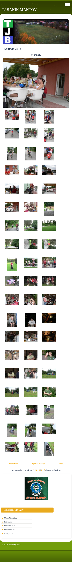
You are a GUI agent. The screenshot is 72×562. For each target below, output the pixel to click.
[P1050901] (49, 303)
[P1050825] (30, 156)
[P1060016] (49, 377)
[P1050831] (49, 174)
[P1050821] (12, 137)
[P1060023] (49, 396)
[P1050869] (12, 248)
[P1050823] (49, 137)
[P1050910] (30, 340)
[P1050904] (30, 322)
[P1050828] (12, 174)
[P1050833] (30, 193)
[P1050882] (30, 266)
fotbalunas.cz (10, 526)
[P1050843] (49, 193)
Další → (62, 463)
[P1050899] (12, 303)
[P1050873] (30, 248)
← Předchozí (12, 463)
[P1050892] (30, 285)
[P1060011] (30, 377)
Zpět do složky (38, 463)
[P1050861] (30, 211)
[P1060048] (49, 433)
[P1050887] (49, 266)
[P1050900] (30, 303)
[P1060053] (49, 451)
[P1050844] (12, 211)
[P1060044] (30, 414)
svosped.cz (8, 533)
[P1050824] (12, 156)
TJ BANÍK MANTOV (19, 9)
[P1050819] (30, 119)
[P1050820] (49, 119)
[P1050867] (30, 229)
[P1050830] (30, 174)
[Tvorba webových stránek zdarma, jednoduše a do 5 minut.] (20, 545)
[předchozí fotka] (9, 83)
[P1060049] (12, 451)
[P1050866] (12, 229)
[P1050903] (12, 322)
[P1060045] (49, 414)
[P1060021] (30, 396)
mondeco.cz (9, 529)
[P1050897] (49, 285)
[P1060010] (12, 377)
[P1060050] (30, 451)
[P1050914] (12, 359)
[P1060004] (30, 359)
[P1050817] (12, 119)
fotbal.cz (8, 522)
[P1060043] (12, 414)
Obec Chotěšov (10, 518)
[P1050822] (30, 137)
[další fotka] (63, 83)
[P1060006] (49, 359)
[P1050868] (49, 229)
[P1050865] (49, 211)
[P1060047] (30, 433)
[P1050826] (49, 156)
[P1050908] (49, 322)
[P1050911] (49, 340)
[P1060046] (12, 433)
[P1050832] (12, 193)
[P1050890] (12, 285)
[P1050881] (12, 266)
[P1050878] (49, 248)
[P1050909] (12, 340)
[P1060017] (12, 396)
